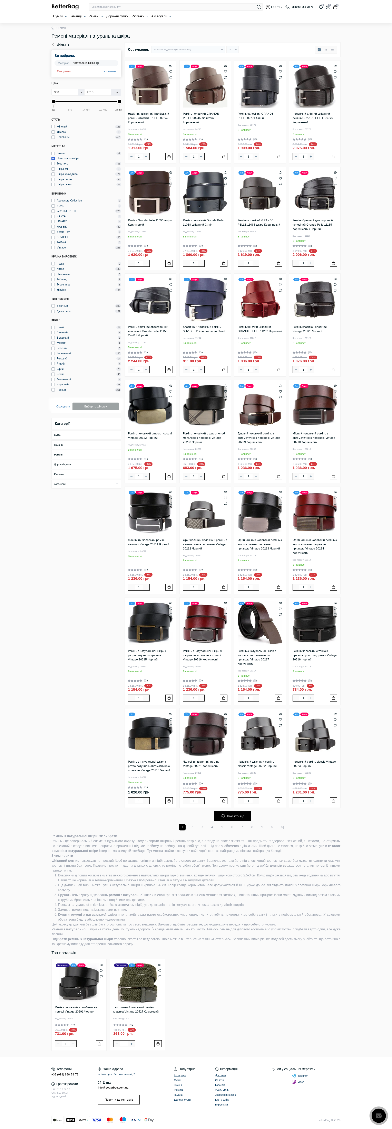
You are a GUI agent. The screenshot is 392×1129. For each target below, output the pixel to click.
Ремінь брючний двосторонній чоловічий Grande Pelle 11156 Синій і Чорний (148, 331)
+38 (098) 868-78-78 (64, 1074)
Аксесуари (159, 16)
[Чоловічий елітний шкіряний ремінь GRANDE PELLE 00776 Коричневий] (315, 86)
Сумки (58, 16)
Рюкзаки (138, 16)
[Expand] (117, 484)
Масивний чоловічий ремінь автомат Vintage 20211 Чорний (148, 542)
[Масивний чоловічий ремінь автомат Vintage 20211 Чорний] (150, 512)
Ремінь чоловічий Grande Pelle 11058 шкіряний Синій (203, 222)
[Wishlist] (170, 71)
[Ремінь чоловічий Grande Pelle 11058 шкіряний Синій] (205, 192)
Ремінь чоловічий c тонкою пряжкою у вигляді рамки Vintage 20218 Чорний (315, 655)
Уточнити (110, 71)
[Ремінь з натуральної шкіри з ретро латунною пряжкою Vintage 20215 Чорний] (150, 623)
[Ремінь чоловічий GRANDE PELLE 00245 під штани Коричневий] (205, 86)
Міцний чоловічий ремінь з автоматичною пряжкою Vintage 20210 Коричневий (314, 438)
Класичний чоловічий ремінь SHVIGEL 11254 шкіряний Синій (204, 329)
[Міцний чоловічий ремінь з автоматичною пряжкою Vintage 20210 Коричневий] (315, 405)
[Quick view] (170, 65)
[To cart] (169, 156)
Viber (301, 1082)
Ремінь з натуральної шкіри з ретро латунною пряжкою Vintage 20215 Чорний (147, 655)
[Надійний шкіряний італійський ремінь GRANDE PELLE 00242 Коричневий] (150, 86)
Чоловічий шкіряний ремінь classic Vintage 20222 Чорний (257, 764)
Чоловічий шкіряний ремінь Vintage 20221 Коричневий (201, 764)
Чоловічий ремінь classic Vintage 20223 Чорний (314, 764)
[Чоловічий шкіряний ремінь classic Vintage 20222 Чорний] (260, 734)
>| (282, 827)
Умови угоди (222, 1090)
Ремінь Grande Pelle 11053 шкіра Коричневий (150, 222)
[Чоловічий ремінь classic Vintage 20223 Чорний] (315, 734)
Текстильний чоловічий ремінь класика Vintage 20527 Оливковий (136, 1009)
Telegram (303, 1075)
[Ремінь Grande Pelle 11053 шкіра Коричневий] (150, 192)
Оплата (219, 1080)
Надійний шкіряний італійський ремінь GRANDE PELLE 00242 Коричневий (148, 118)
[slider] (53, 101)
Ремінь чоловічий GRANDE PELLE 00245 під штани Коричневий (201, 118)
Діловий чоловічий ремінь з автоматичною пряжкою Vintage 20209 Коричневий (259, 438)
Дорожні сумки (117, 16)
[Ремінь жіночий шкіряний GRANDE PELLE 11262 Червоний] (260, 299)
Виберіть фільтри (95, 406)
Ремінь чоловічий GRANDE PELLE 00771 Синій (255, 116)
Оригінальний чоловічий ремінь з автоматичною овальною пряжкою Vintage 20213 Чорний (260, 544)
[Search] (259, 7)
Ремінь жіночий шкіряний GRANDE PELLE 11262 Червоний (260, 329)
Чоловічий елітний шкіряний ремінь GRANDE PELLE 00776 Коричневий (313, 118)
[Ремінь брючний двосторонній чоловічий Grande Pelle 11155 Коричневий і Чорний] (315, 192)
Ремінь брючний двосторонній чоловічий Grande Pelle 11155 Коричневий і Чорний (313, 224)
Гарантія (220, 1085)
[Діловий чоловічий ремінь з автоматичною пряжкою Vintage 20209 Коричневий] (260, 405)
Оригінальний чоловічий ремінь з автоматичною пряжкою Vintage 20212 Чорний (205, 544)
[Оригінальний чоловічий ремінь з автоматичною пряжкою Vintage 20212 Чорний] (205, 512)
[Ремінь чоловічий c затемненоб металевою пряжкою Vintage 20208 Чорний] (205, 405)
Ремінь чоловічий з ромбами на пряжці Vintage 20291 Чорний (76, 1009)
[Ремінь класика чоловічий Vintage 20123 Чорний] (315, 299)
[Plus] (146, 156)
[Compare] (170, 77)
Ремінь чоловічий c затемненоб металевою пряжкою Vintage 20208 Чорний (204, 438)
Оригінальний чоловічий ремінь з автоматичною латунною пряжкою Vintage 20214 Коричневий (315, 546)
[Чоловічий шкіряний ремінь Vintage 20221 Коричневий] (205, 734)
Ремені (94, 16)
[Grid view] (319, 50)
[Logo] (65, 7)
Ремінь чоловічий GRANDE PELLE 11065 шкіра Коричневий (259, 222)
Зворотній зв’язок (225, 1094)
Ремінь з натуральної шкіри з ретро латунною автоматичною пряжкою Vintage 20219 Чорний (149, 766)
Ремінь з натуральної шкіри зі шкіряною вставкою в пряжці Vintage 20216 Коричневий (202, 655)
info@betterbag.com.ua (113, 1087)
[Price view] (332, 50)
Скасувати (64, 71)
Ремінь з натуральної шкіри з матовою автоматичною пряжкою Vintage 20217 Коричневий (257, 657)
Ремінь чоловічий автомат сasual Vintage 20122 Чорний (150, 435)
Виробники (221, 1104)
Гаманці (76, 16)
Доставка (220, 1075)
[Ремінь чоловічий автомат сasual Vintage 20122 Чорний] (150, 405)
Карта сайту (222, 1099)
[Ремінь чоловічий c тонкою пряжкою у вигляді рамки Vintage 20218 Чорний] (315, 623)
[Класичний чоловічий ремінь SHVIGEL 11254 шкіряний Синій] (205, 299)
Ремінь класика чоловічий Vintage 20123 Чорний (310, 329)
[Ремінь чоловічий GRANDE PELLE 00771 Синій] (260, 86)
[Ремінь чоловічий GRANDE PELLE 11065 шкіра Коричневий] (260, 192)
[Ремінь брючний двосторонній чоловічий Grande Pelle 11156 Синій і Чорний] (150, 299)
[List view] (326, 50)
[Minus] (131, 156)
